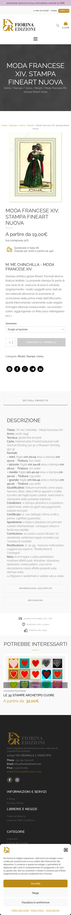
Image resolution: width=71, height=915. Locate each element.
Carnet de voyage (17, 843)
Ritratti (38, 88)
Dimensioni (11, 323)
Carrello (64, 11)
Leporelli (12, 839)
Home (7, 88)
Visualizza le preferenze (36, 902)
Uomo (28, 88)
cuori (5, 691)
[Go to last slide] (6, 682)
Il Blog (11, 799)
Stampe (17, 88)
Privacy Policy (37, 910)
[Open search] (57, 25)
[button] (66, 850)
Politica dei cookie (20, 910)
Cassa (54, 11)
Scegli (36, 685)
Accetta (35, 883)
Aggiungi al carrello (41, 342)
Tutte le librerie (16, 816)
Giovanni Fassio (14, 691)
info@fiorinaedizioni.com (27, 764)
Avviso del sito (52, 910)
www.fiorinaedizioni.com (24, 771)
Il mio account (41, 11)
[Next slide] (65, 682)
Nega (35, 893)
